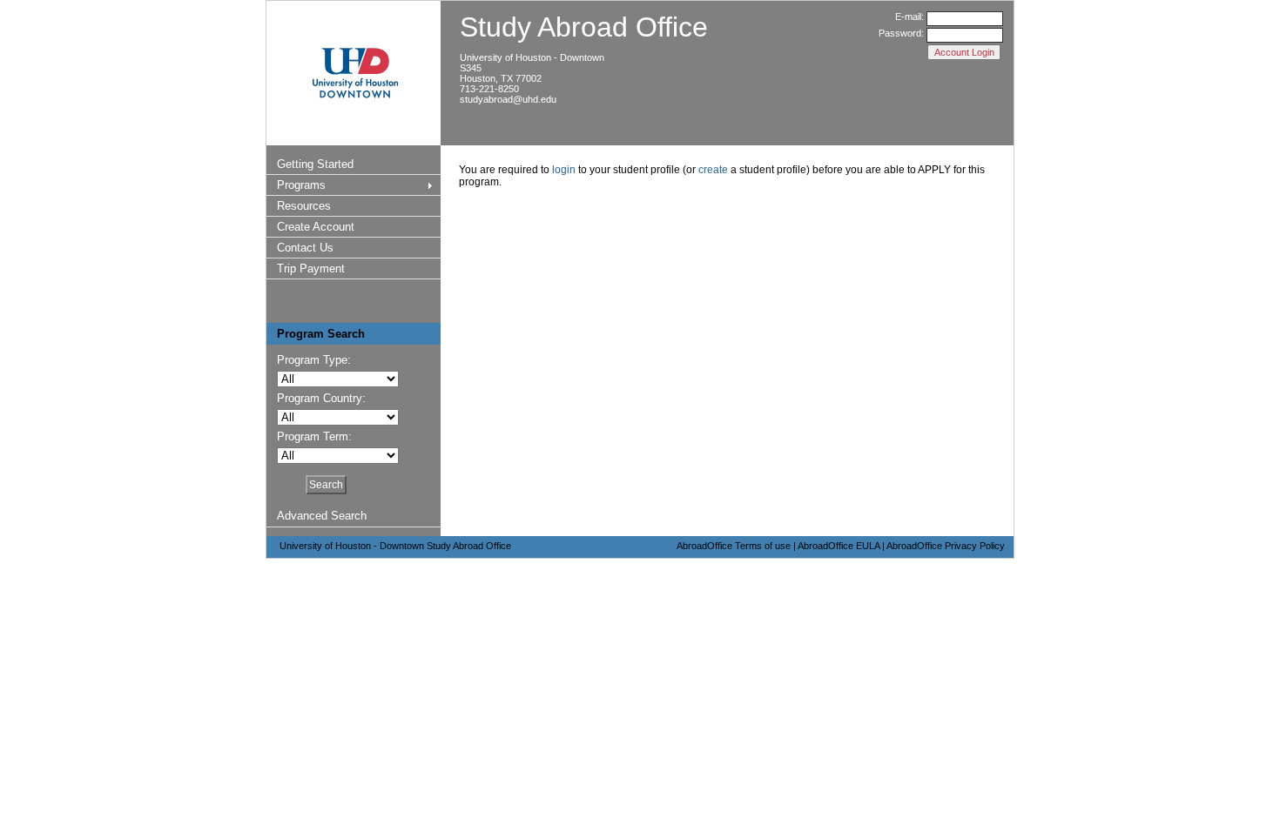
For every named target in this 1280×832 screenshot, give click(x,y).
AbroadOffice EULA (838, 545)
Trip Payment (311, 268)
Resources (304, 205)
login (564, 170)
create (713, 170)
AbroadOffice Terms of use (734, 545)
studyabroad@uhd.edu (508, 99)
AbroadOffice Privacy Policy (945, 545)
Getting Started (315, 164)
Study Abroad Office (584, 27)
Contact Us (305, 247)
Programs (301, 184)
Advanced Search (322, 515)
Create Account (315, 226)
